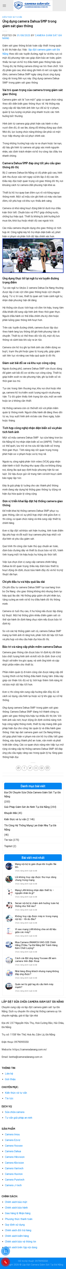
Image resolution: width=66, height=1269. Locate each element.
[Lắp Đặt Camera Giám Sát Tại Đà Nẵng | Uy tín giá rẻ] (33, 5)
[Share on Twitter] (30, 768)
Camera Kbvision (14, 1162)
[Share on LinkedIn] (47, 768)
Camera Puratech (14, 1179)
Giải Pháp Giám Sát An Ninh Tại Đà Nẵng (27, 806)
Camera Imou (12, 1134)
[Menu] (4, 5)
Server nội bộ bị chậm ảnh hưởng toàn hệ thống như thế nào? (37, 905)
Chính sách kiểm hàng (17, 1235)
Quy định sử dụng (15, 1224)
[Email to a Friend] (36, 768)
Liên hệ (9, 1073)
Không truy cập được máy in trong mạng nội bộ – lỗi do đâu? (36, 918)
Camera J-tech (13, 1185)
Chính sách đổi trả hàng (18, 1230)
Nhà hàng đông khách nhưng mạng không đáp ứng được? (37, 973)
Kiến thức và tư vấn (12, 17)
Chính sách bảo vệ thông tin (20, 1241)
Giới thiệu (10, 1079)
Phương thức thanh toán (18, 1219)
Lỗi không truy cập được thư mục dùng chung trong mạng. (35, 878)
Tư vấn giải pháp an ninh (18, 1117)
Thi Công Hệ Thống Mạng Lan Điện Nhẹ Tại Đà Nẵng (30, 827)
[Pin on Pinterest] (41, 768)
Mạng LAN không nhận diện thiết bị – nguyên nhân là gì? (34, 892)
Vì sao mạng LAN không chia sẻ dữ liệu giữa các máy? (35, 931)
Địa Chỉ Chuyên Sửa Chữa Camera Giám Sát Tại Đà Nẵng (32, 794)
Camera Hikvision (15, 1156)
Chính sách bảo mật (16, 1202)
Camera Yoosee (14, 1145)
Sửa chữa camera (14, 1112)
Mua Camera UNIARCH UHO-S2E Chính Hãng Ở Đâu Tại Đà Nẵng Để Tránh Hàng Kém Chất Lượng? (36, 945)
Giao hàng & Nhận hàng (17, 1213)
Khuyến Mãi (10, 813)
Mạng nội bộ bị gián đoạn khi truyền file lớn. (35, 865)
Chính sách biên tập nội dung (21, 1247)
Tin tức (8, 839)
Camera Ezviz (12, 1140)
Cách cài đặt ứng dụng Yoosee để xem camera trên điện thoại (35, 960)
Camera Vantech (14, 1168)
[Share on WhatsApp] (18, 768)
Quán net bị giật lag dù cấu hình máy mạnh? (34, 986)
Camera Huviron (14, 1174)
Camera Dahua (13, 1151)
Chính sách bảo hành (16, 1207)
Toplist (8, 846)
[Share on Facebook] (24, 768)
